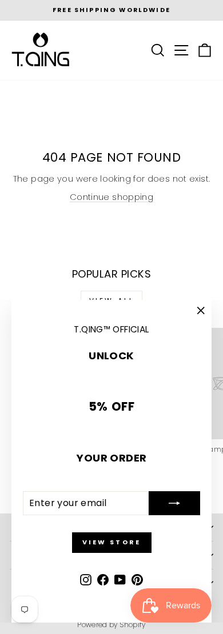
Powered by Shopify (111, 624)
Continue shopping (111, 197)
